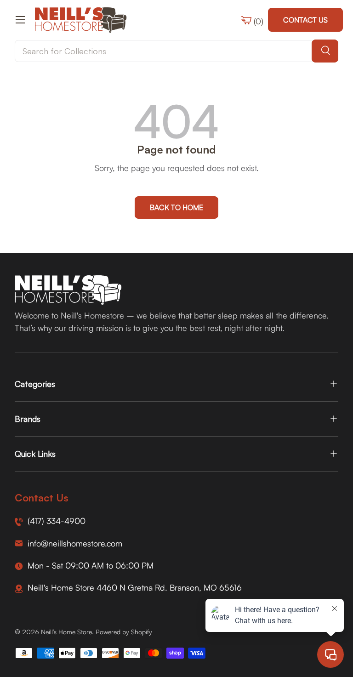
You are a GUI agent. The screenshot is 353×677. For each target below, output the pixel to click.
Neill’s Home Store (66, 632)
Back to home (176, 207)
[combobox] (176, 51)
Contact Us (305, 19)
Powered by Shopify (124, 632)
